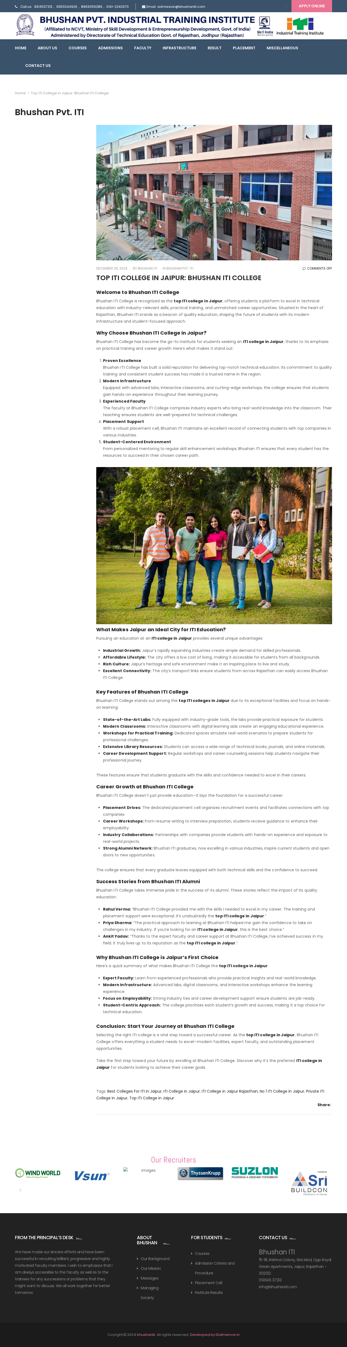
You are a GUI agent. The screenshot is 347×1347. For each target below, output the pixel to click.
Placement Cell (208, 1283)
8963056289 (91, 6)
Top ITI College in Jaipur (151, 1098)
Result (214, 48)
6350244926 (66, 6)
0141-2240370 (117, 6)
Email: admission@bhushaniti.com (175, 6)
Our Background (155, 1258)
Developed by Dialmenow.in (215, 1334)
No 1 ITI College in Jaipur (282, 1091)
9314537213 (43, 6)
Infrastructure (179, 48)
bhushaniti (146, 1334)
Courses (78, 48)
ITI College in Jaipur (181, 1091)
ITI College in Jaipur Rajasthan (230, 1091)
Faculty (142, 48)
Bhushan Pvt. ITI (179, 268)
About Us (47, 48)
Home (20, 48)
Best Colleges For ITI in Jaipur (134, 1091)
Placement (244, 48)
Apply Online (312, 6)
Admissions (110, 48)
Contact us (38, 65)
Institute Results (209, 1292)
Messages (149, 1278)
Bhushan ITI (147, 268)
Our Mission (151, 1268)
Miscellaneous (282, 48)
